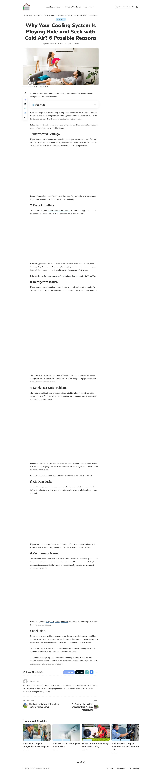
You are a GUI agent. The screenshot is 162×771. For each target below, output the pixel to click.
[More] (25, 117)
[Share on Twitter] (25, 104)
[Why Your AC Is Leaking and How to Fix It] (66, 732)
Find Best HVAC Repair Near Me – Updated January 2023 (125, 746)
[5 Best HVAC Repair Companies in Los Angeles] (37, 732)
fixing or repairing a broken (57, 621)
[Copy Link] (25, 108)
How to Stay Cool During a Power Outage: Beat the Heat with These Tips (67, 276)
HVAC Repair (61, 19)
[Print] (25, 113)
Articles (66, 740)
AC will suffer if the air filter (58, 210)
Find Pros (28, 740)
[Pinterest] (84, 762)
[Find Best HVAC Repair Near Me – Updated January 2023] (125, 732)
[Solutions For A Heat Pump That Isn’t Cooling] (96, 732)
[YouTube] (78, 762)
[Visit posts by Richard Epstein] (44, 44)
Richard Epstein (51, 44)
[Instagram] (81, 762)
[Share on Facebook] (25, 99)
